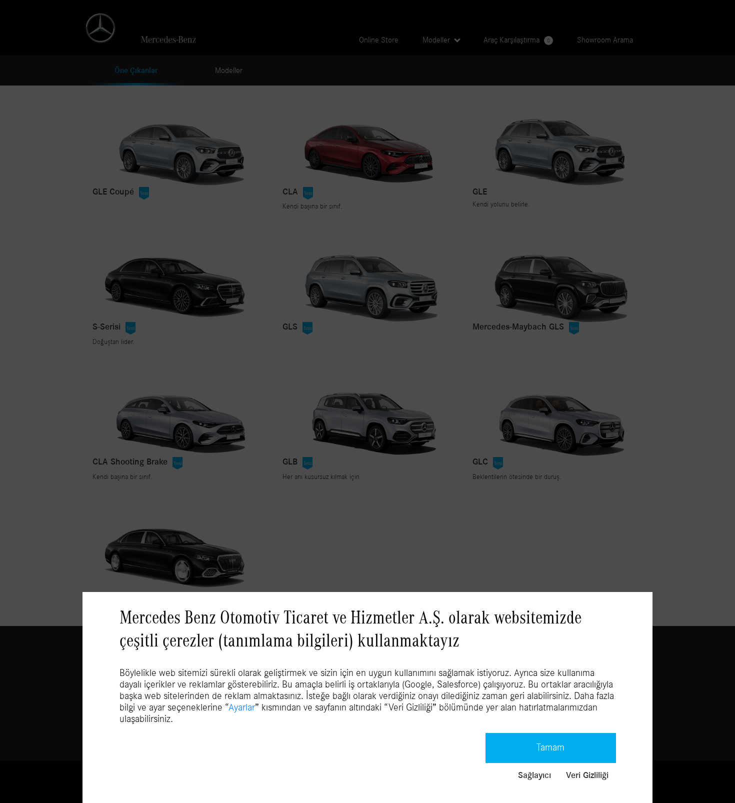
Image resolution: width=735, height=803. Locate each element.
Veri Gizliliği (587, 775)
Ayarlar (241, 707)
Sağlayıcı (534, 775)
